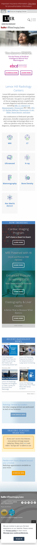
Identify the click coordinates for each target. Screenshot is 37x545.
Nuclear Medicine (12, 110)
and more (26, 112)
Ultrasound (18, 108)
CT (19, 106)
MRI (16, 106)
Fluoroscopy (24, 110)
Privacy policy (11, 531)
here (25, 443)
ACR (10, 517)
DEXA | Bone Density (14, 112)
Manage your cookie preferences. (15, 533)
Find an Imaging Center (18, 11)
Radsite (15, 517)
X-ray (32, 110)
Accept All (19, 539)
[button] (12, 72)
